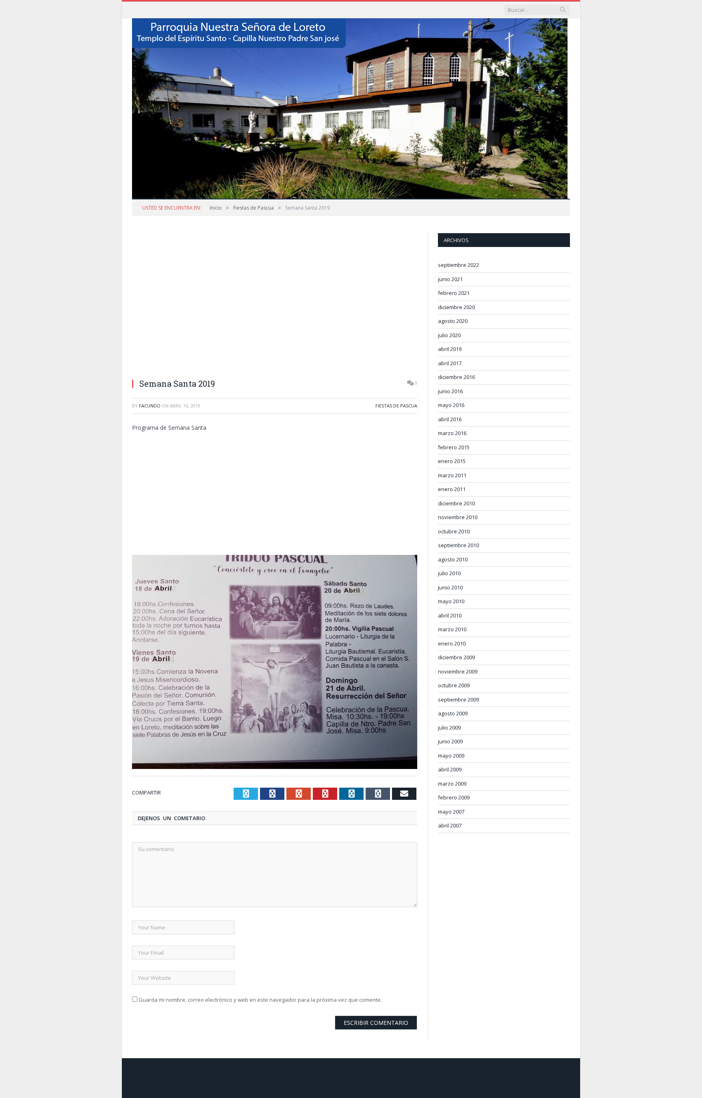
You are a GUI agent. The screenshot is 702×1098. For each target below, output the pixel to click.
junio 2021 (450, 279)
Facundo (149, 406)
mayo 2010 (451, 601)
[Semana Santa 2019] (274, 367)
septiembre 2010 (458, 545)
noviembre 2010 (457, 517)
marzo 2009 (452, 783)
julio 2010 (449, 573)
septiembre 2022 (458, 265)
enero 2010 (452, 643)
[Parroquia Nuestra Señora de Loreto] (350, 106)
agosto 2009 (453, 713)
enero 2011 (452, 489)
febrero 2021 (454, 293)
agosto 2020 (453, 321)
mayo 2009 (451, 755)
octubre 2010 (454, 531)
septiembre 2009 (458, 699)
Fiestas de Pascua (396, 406)
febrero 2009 (454, 797)
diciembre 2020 (456, 307)
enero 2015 (452, 461)
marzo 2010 (452, 629)
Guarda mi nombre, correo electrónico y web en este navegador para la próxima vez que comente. (260, 999)
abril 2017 (450, 363)
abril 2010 (450, 615)
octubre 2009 (454, 685)
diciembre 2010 (456, 503)
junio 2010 (450, 587)
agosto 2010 (453, 559)
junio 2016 (450, 391)
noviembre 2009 (457, 671)
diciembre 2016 (456, 377)
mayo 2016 (451, 405)
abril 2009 (450, 769)
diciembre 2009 (456, 657)
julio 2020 (449, 335)
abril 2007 (450, 825)
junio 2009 (450, 741)
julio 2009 (449, 727)
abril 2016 (450, 419)
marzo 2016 (452, 433)
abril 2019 (450, 349)
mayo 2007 (451, 811)
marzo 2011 (452, 475)
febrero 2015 (454, 447)
